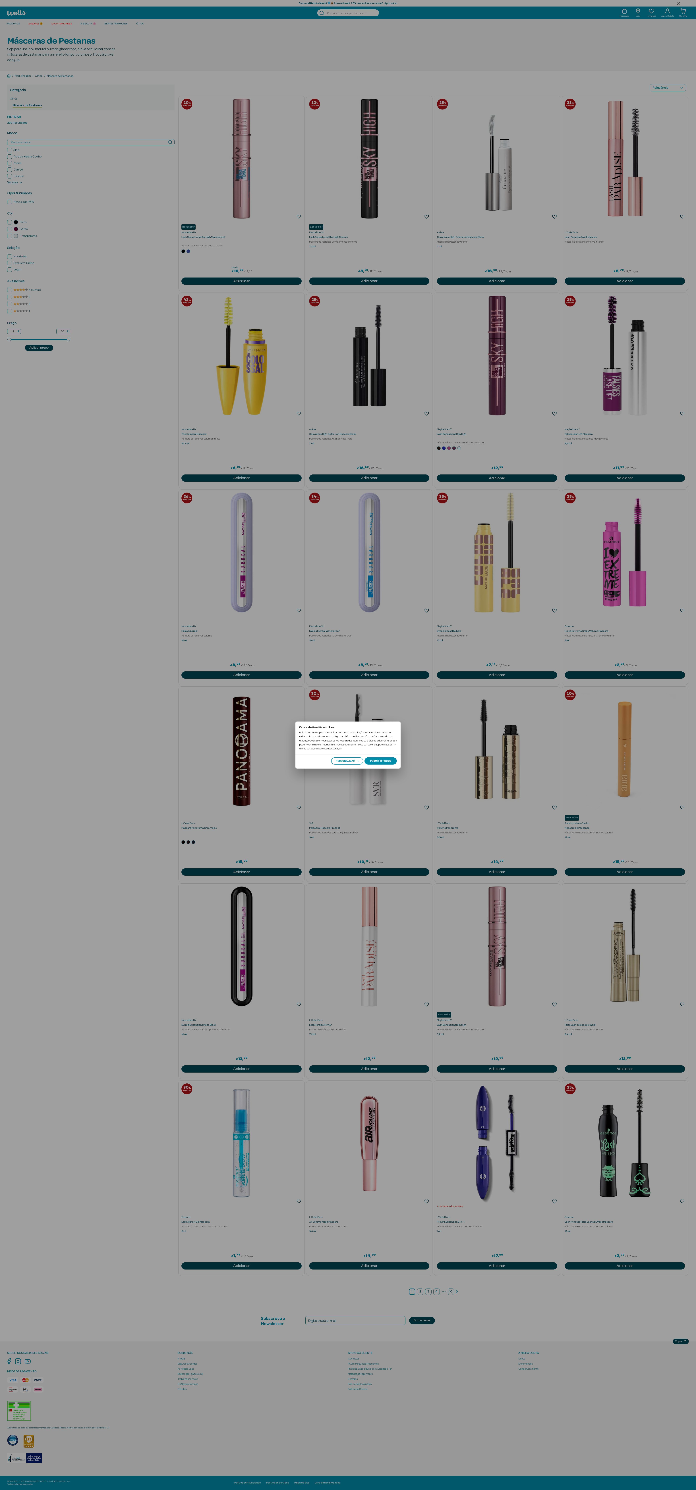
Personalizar (345, 761)
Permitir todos (380, 761)
